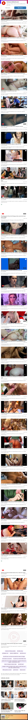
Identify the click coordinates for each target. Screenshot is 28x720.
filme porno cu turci (7, 669)
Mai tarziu (8, 7)
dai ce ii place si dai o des (10, 664)
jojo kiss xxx (23, 653)
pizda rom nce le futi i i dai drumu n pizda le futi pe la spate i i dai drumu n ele (14, 661)
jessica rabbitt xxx (14, 653)
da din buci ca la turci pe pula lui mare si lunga (14, 656)
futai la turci (22, 669)
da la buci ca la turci (7, 658)
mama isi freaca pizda (10, 651)
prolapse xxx (5, 653)
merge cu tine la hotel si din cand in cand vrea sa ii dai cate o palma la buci (14, 667)
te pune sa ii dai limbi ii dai (19, 658)
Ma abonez (20, 7)
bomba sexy (20, 651)
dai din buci (21, 664)
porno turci (15, 669)
